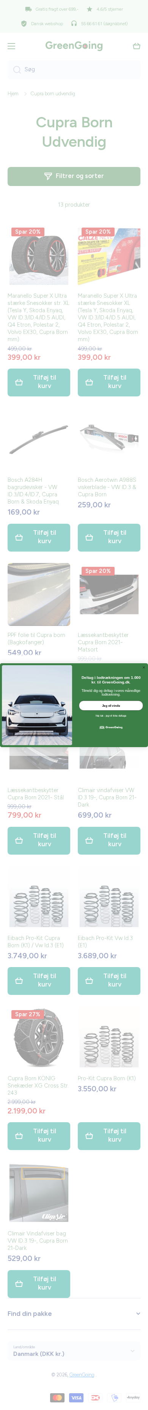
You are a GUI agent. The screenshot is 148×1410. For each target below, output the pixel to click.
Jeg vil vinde (111, 705)
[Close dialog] (144, 667)
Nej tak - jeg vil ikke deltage (111, 715)
